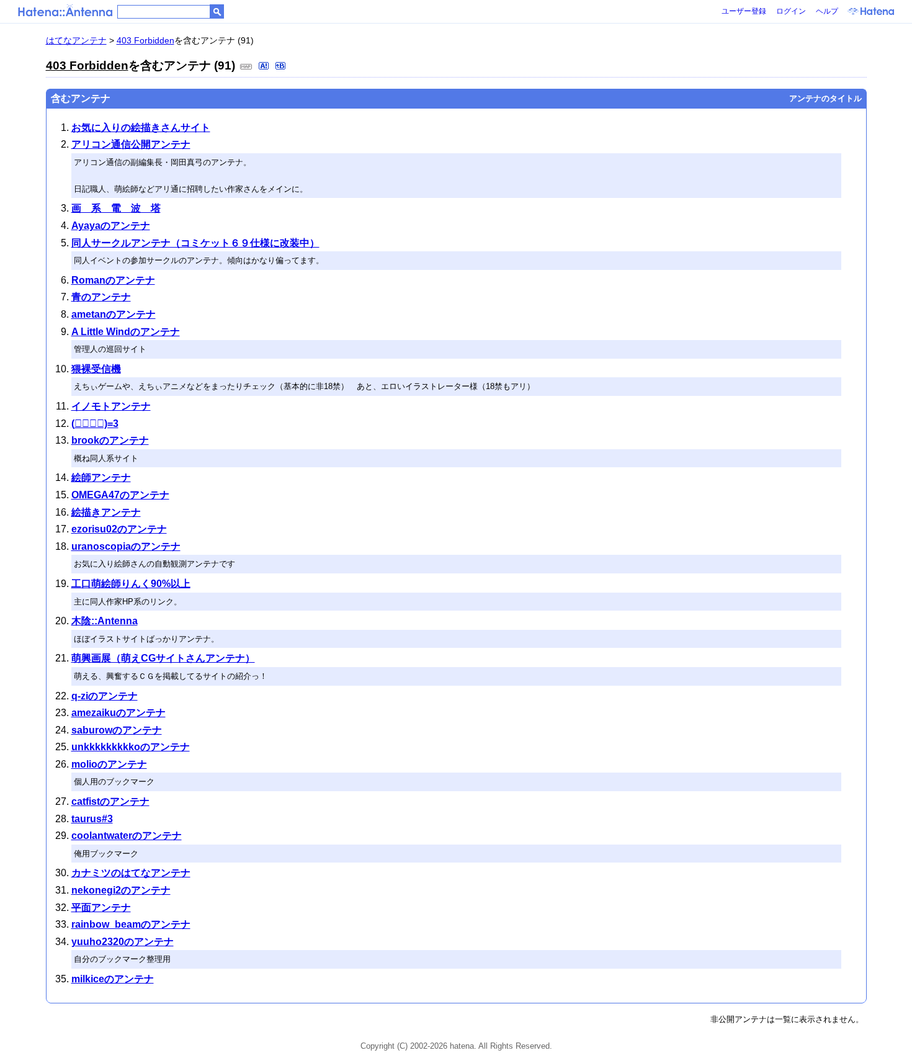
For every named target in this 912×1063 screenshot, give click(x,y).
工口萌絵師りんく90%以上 (130, 583)
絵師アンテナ (101, 477)
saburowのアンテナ (116, 730)
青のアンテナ (101, 297)
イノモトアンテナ (111, 406)
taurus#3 (92, 819)
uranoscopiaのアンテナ (126, 546)
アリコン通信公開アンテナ (130, 144)
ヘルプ (827, 11)
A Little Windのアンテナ (125, 331)
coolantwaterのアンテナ (126, 835)
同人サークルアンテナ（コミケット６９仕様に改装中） (195, 243)
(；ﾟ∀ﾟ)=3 (94, 423)
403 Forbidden (145, 40)
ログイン (791, 11)
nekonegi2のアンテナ (121, 890)
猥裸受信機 (96, 369)
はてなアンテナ (76, 40)
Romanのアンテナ (113, 280)
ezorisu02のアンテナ (119, 529)
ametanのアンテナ (113, 314)
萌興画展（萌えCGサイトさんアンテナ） (163, 658)
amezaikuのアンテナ (118, 712)
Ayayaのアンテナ (110, 225)
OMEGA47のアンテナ (120, 495)
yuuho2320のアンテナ (122, 941)
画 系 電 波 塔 (116, 208)
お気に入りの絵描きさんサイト (140, 127)
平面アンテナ (101, 907)
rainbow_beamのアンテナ (130, 924)
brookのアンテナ (110, 440)
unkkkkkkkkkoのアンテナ (130, 747)
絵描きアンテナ (106, 512)
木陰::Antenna (104, 621)
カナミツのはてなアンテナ (130, 873)
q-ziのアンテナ (104, 696)
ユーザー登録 (744, 11)
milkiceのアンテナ (112, 979)
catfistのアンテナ (110, 801)
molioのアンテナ (109, 764)
